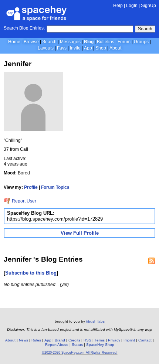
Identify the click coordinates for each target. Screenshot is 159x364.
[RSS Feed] (151, 261)
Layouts (46, 48)
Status (77, 345)
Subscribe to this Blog (31, 273)
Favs (62, 48)
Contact (145, 340)
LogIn (132, 5)
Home (14, 41)
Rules (36, 340)
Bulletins (105, 41)
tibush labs (95, 321)
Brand (60, 340)
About (115, 48)
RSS (87, 340)
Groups (141, 41)
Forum (124, 41)
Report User (23, 201)
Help (118, 5)
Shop (100, 48)
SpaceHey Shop (100, 345)
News (23, 340)
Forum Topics (55, 187)
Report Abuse (56, 345)
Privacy (114, 340)
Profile (31, 187)
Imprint (129, 340)
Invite (75, 48)
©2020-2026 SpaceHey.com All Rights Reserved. (80, 352)
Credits (74, 340)
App (88, 48)
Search (145, 28)
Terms (100, 340)
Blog (89, 41)
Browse (31, 41)
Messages (70, 41)
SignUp (148, 5)
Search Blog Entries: (24, 28)
